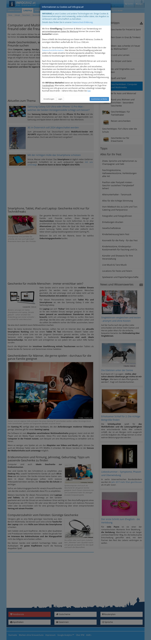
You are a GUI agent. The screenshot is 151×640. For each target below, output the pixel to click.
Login (60, 99)
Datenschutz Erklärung (82, 22)
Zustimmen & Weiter (99, 99)
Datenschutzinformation (53, 50)
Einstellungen (49, 99)
